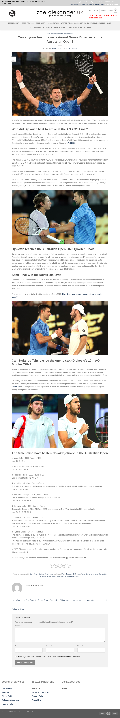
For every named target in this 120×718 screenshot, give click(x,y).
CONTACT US (72, 27)
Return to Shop (18, 609)
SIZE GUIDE (47, 27)
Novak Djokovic (86, 574)
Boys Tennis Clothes (55, 34)
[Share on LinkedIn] (69, 566)
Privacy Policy (38, 696)
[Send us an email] (112, 4)
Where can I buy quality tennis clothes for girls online (82, 600)
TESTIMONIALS (35, 27)
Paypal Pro (36, 700)
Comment (19, 626)
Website (80, 646)
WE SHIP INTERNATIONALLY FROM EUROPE (87, 4)
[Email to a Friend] (60, 566)
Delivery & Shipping (10, 700)
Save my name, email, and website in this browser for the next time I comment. (49, 657)
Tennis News (68, 34)
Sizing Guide (7, 696)
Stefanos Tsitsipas (58, 576)
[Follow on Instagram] (108, 4)
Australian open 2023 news (71, 574)
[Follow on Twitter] (110, 4)
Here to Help (7, 704)
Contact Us (7, 688)
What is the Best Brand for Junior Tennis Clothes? (36, 600)
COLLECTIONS (54, 23)
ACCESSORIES (80, 23)
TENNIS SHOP (13, 23)
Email (48, 646)
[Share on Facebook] (52, 566)
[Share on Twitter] (56, 566)
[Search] (90, 11)
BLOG (109, 23)
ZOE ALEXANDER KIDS (96, 23)
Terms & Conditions (40, 692)
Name (17, 646)
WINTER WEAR (67, 23)
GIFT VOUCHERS (84, 27)
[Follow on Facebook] (106, 4)
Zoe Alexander (71, 48)
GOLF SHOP (40, 23)
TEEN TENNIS (27, 23)
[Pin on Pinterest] (64, 566)
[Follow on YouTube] (117, 4)
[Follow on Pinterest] (115, 4)
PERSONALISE (59, 27)
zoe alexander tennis (72, 576)
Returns (5, 692)
